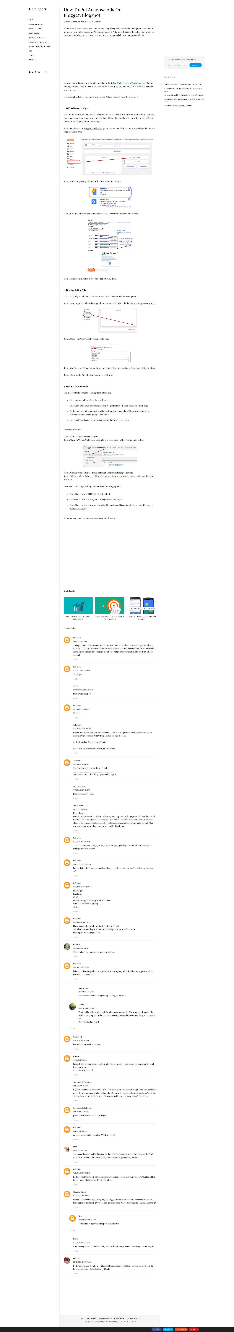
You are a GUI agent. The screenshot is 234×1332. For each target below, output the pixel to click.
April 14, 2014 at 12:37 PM (86, 1008)
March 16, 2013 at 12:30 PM (81, 790)
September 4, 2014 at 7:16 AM (82, 1262)
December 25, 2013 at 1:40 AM (82, 887)
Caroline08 (77, 760)
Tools (32, 55)
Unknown (77, 638)
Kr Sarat (76, 944)
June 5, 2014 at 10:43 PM (80, 1086)
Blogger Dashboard (93, 128)
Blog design (34, 33)
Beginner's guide (37, 24)
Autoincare (77, 725)
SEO (30, 51)
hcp (80, 1216)
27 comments (96, 22)
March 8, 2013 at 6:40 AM (80, 764)
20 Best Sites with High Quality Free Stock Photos (183, 95)
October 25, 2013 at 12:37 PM (82, 864)
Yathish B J (77, 1037)
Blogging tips (35, 29)
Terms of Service (110, 1318)
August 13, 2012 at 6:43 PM (81, 671)
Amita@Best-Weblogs (82, 1082)
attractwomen (79, 786)
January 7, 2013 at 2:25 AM (81, 709)
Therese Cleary (79, 1192)
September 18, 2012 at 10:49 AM (83, 690)
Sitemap (121, 1318)
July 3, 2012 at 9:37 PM (80, 641)
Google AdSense (83, 436)
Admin (81, 1004)
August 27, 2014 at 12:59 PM (87, 1220)
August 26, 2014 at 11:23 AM (81, 1243)
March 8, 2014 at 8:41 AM (80, 948)
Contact (33, 60)
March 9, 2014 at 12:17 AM (81, 967)
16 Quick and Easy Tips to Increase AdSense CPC (183, 84)
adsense (67, 22)
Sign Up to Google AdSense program (129, 83)
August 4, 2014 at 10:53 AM (81, 1173)
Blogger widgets (37, 38)
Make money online (38, 42)
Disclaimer (97, 1318)
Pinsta (75, 1239)
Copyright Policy (132, 1318)
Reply (76, 660)
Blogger (117, 1322)
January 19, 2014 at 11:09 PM (82, 922)
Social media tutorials (39, 46)
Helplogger (38, 9)
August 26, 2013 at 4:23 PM (81, 842)
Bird (75, 1146)
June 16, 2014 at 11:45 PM (81, 1112)
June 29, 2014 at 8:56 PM (80, 1131)
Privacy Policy (86, 1318)
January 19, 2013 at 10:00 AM (82, 729)
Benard (76, 1258)
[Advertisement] (110, 58)
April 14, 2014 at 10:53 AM (86, 992)
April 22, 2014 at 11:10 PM (81, 1041)
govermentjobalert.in (82, 1108)
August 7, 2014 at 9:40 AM (81, 1196)
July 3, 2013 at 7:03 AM (80, 809)
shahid (75, 686)
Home (31, 20)
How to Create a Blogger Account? (178, 105)
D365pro (76, 1056)
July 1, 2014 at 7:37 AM (80, 1150)
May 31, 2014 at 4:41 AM (80, 1060)
